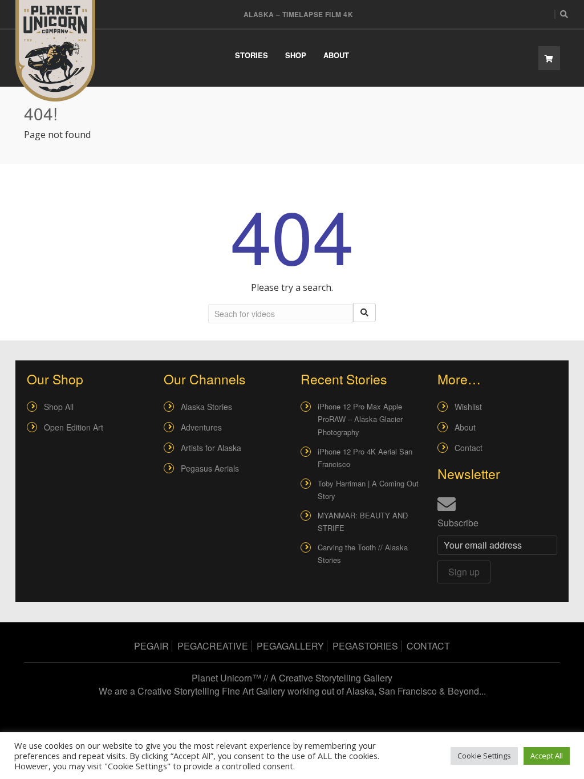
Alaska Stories (206, 406)
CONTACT (428, 645)
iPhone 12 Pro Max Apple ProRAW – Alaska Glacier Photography (360, 419)
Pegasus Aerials (210, 468)
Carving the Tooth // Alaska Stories (363, 553)
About (336, 55)
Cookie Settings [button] (484, 755)
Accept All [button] (546, 755)
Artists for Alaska (211, 447)
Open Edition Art (73, 427)
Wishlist (468, 406)
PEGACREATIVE (212, 645)
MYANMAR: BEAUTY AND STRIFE (363, 521)
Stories (251, 55)
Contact (468, 447)
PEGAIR (151, 645)
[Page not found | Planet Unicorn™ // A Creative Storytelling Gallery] (55, 51)
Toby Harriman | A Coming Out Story (368, 489)
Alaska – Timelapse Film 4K (298, 14)
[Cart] (549, 58)
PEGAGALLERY (290, 645)
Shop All (59, 406)
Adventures (201, 427)
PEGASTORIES (365, 645)
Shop (295, 55)
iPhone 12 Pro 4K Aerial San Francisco (365, 457)
